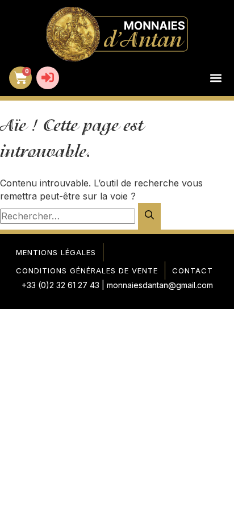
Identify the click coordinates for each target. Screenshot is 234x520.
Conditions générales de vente (87, 270)
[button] (215, 78)
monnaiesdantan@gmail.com (160, 285)
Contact (192, 270)
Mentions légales (56, 252)
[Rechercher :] (69, 216)
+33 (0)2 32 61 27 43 (60, 285)
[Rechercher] (149, 216)
